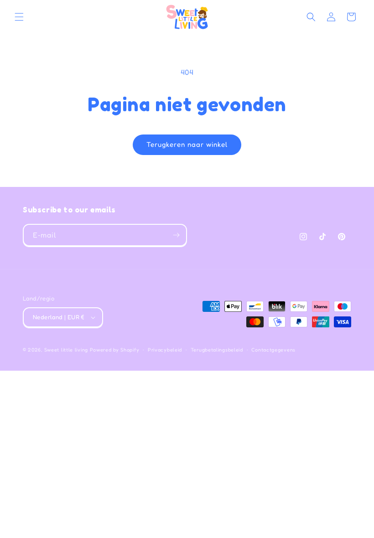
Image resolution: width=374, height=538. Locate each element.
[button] (19, 17)
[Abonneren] (176, 235)
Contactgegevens (273, 350)
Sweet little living (66, 350)
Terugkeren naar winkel (187, 144)
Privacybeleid (165, 350)
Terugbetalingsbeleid (217, 350)
